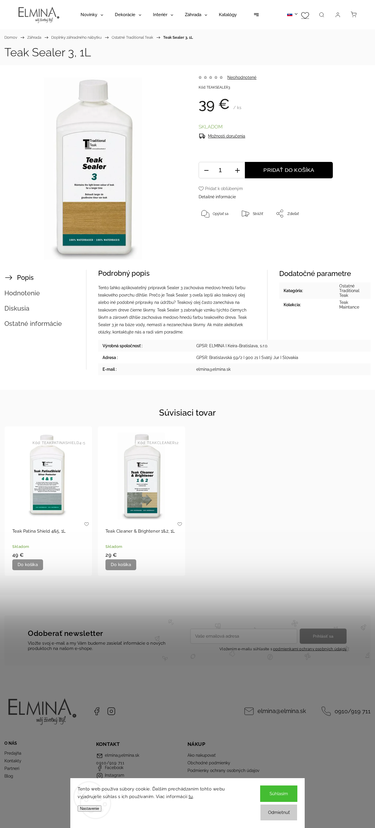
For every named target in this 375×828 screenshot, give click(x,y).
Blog (8, 776)
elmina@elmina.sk (282, 711)
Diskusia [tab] (16, 308)
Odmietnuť (279, 812)
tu (191, 796)
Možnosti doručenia (226, 136)
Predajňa (12, 753)
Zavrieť (348, 233)
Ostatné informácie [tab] (33, 323)
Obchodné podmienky (209, 763)
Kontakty (12, 760)
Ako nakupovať (202, 755)
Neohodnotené (241, 77)
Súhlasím (279, 793)
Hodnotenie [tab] (22, 293)
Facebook (96, 711)
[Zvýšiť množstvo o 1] (237, 170)
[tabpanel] (48, 500)
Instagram (111, 711)
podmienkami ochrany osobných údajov (310, 649)
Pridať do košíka (288, 170)
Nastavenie (89, 808)
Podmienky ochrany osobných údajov (223, 770)
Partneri (11, 768)
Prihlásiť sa (323, 636)
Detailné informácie (217, 196)
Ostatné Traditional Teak (349, 291)
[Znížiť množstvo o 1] (206, 170)
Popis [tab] (25, 277)
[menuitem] (92, 14)
